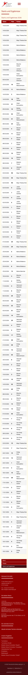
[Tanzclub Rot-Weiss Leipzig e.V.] (7, 4)
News (4, 560)
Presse (4, 563)
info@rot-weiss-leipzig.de (10, 589)
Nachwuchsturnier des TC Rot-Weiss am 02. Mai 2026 (13, 616)
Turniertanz (4, 641)
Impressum (10, 668)
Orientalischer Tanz (6, 649)
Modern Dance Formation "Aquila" (10, 645)
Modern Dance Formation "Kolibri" (10, 655)
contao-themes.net (16, 672)
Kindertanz (4, 651)
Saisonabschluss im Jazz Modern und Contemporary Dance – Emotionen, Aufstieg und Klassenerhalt (13, 604)
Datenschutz (18, 668)
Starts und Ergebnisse (9, 566)
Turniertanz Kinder (6, 643)
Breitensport (4, 653)
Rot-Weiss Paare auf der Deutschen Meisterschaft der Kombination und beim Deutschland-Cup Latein (12, 610)
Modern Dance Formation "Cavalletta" (11, 647)
